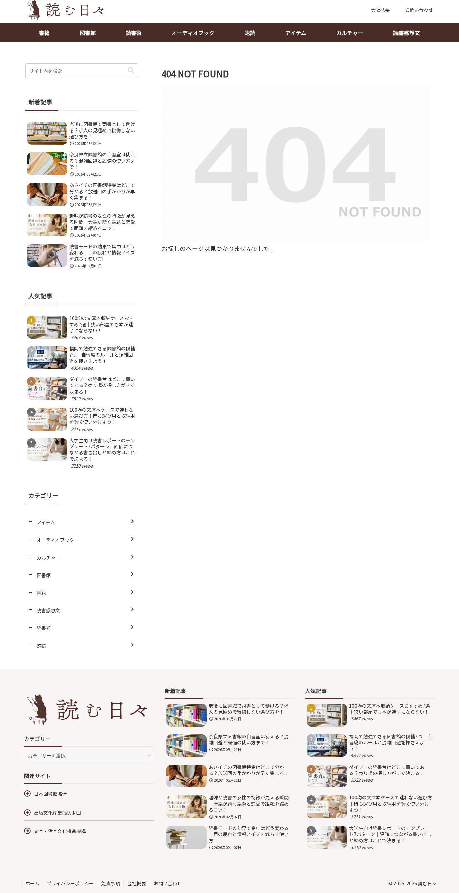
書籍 (44, 33)
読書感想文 (406, 33)
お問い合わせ (168, 883)
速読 (250, 33)
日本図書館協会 (50, 793)
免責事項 (110, 883)
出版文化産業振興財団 (57, 812)
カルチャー (349, 33)
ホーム (32, 883)
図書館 (88, 33)
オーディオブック (193, 33)
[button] (131, 70)
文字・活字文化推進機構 (60, 831)
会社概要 (136, 883)
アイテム (295, 33)
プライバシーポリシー (70, 883)
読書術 (134, 33)
